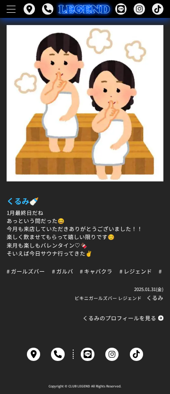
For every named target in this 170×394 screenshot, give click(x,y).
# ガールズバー (26, 271)
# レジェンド (135, 271)
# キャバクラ (96, 271)
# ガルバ (62, 271)
